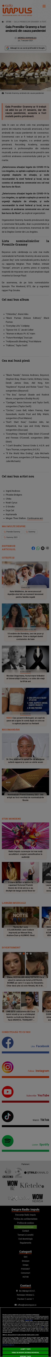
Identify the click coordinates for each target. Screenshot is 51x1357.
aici (43, 1327)
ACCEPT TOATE (25, 1349)
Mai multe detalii (28, 1320)
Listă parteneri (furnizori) (8, 1344)
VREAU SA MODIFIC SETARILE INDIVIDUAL (25, 1352)
